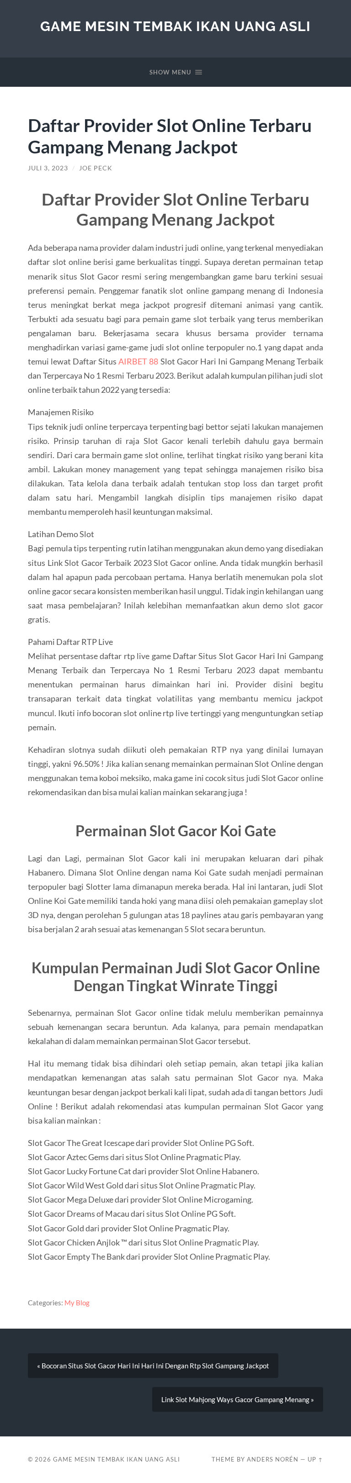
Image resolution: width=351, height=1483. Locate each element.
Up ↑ (315, 1459)
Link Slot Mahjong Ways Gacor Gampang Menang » (237, 1399)
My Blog (77, 1302)
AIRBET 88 (138, 361)
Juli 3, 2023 (48, 168)
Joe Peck (95, 168)
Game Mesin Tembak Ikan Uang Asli (175, 26)
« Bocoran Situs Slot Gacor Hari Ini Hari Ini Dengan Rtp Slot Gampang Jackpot (153, 1366)
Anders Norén (272, 1459)
